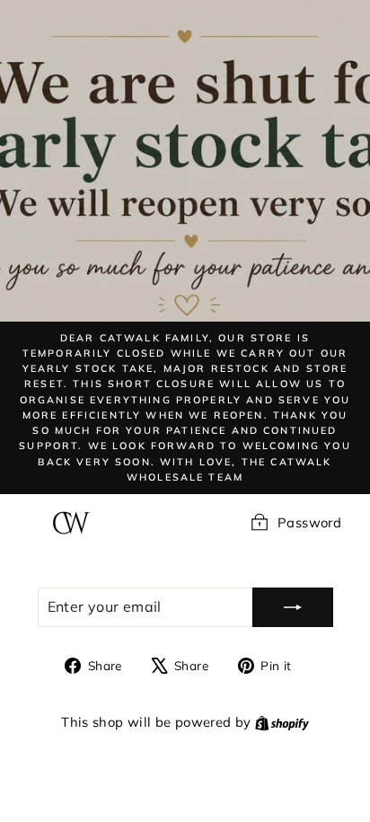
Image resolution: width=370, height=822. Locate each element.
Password (309, 522)
